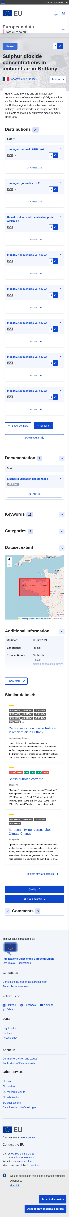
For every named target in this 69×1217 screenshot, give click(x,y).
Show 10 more (20, 425)
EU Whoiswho (11, 1097)
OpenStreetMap (37, 618)
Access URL (36, 167)
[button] (57, 2)
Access (36, 493)
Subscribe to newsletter (16, 986)
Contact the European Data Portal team (25, 981)
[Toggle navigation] (62, 30)
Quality (33, 889)
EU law (7, 1081)
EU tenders (9, 1086)
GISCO (60, 618)
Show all (45, 425)
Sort (9, 138)
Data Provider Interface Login (19, 1107)
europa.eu (29, 1137)
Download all (32, 437)
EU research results (14, 1092)
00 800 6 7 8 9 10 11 (22, 1153)
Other (10, 1009)
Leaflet (23, 618)
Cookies (7, 1033)
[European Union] (33, 1129)
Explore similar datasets (42, 874)
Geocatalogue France (23, 79)
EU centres (33, 1165)
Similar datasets (32, 898)
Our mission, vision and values (20, 1058)
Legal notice (10, 1028)
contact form (26, 1161)
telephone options (24, 1157)
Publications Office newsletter (19, 1063)
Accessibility (10, 1037)
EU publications (12, 1102)
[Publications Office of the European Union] (33, 948)
